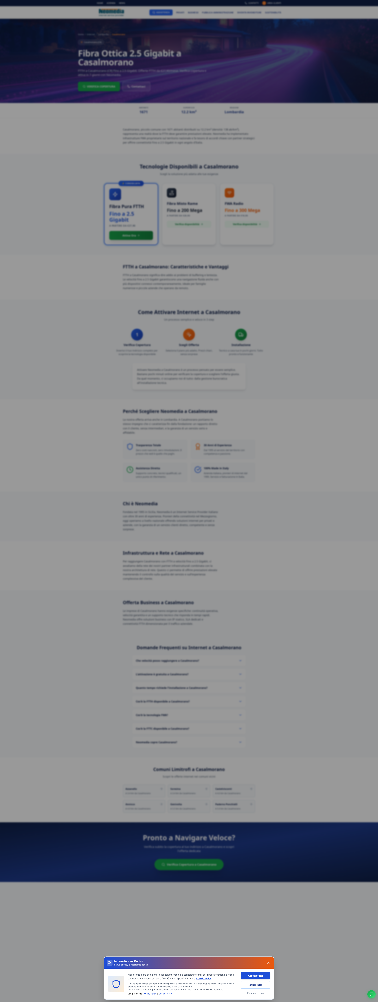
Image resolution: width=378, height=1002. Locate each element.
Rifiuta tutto (255, 984)
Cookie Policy (203, 978)
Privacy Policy (149, 993)
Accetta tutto (255, 975)
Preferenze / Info (255, 993)
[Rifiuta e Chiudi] (268, 963)
